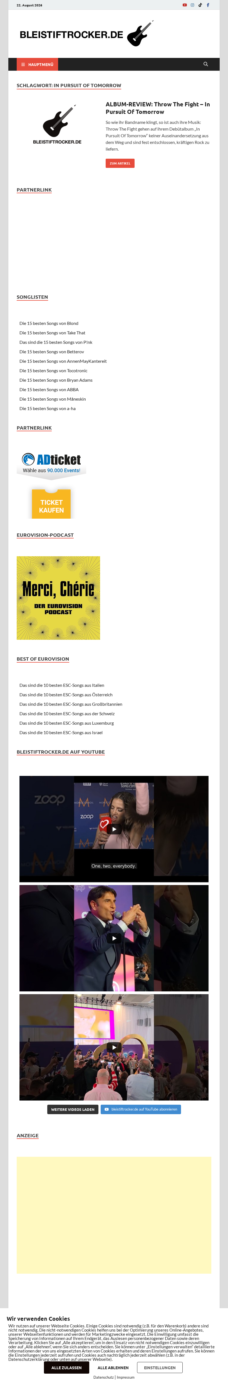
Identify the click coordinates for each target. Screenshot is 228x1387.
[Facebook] (208, 5)
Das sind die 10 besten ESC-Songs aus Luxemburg (66, 723)
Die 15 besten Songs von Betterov (51, 351)
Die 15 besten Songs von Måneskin (52, 398)
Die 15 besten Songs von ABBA (49, 389)
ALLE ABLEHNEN (113, 1367)
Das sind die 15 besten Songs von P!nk (55, 342)
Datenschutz (103, 1377)
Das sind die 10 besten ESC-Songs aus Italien (61, 685)
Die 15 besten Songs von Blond (48, 323)
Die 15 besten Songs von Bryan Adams (56, 380)
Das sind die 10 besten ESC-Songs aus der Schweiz (67, 713)
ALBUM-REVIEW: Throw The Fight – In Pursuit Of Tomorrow (158, 107)
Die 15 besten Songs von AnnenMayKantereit (63, 361)
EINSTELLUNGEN (160, 1367)
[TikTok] (200, 5)
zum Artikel (118, 162)
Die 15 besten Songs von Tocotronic (53, 370)
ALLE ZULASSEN (66, 1367)
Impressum (126, 1377)
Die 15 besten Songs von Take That (52, 332)
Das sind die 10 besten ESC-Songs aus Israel (61, 732)
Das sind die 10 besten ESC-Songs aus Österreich (66, 694)
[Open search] (206, 64)
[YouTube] (184, 5)
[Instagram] (192, 5)
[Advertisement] (114, 1215)
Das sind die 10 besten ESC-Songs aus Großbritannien (70, 704)
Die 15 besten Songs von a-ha (47, 408)
